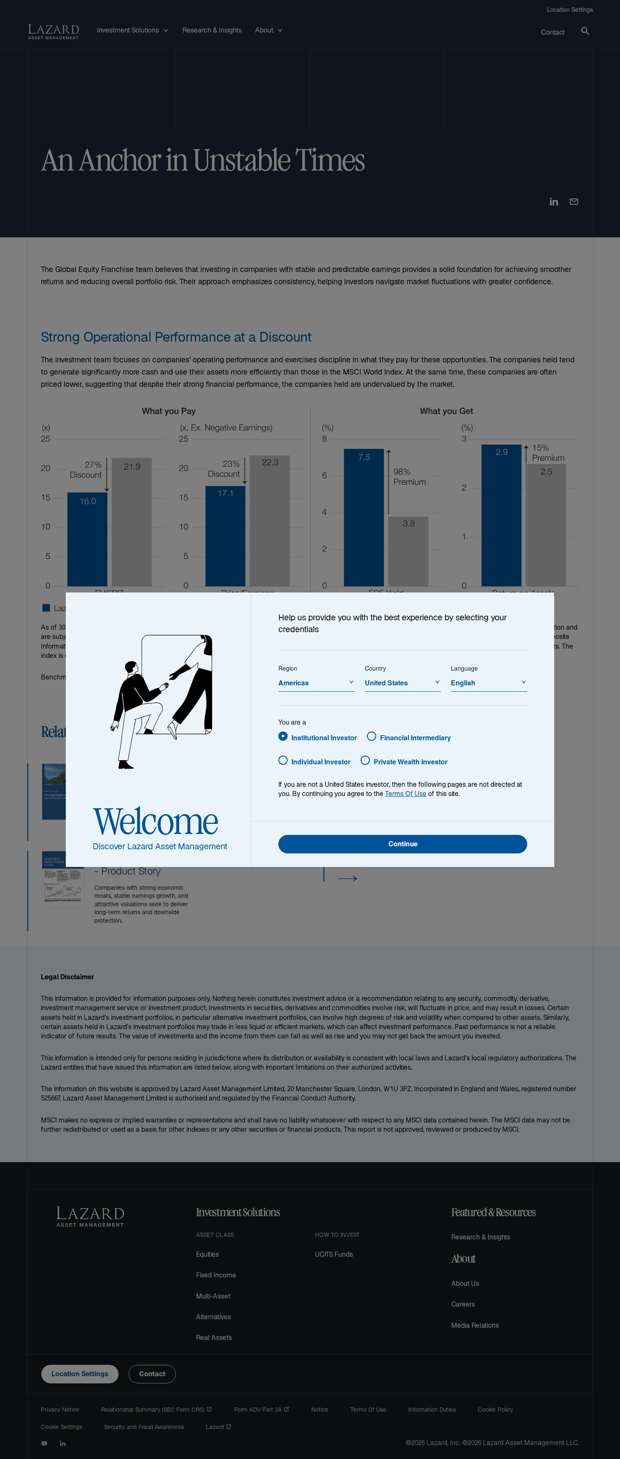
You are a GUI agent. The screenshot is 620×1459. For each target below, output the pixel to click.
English (463, 682)
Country (375, 668)
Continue (403, 844)
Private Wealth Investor (410, 761)
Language (464, 668)
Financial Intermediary (415, 737)
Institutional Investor (324, 737)
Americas (293, 682)
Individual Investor (320, 761)
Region (287, 668)
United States (386, 682)
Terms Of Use (405, 794)
